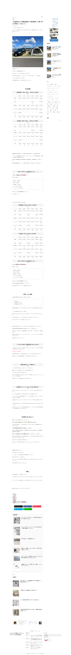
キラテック (56, 92)
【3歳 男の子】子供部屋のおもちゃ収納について (28, 590)
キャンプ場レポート (50, 92)
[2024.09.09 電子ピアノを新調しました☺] (56, 32)
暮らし (14, 574)
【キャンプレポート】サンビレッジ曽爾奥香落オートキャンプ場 (56, 68)
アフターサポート (49, 86)
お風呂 (56, 84)
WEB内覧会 (51, 84)
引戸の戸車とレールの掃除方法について (28, 538)
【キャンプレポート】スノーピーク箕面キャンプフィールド (56, 61)
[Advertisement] (35, 8)
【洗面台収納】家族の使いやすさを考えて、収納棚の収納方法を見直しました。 (56, 54)
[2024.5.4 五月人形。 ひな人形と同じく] (56, 35)
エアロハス (58, 86)
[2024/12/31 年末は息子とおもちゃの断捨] (51, 32)
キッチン (48, 90)
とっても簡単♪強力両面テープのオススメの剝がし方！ (29, 599)
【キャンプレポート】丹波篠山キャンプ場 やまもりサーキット (56, 75)
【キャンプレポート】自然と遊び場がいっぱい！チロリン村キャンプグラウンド (56, 47)
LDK (47, 84)
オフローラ (48, 88)
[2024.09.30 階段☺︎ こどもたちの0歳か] (53, 32)
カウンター (53, 88)
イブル (55, 86)
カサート (58, 88)
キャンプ (52, 90)
